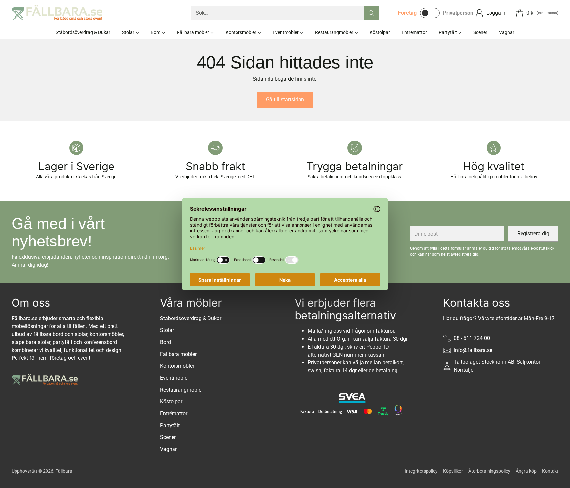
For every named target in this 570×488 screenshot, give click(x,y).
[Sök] (371, 13)
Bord (165, 342)
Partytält (170, 425)
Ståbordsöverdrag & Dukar (190, 318)
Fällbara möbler (178, 354)
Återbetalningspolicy (489, 471)
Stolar (167, 330)
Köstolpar (171, 401)
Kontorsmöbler (177, 366)
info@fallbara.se (473, 350)
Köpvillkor (453, 471)
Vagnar (168, 449)
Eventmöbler (174, 378)
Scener (168, 437)
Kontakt (550, 471)
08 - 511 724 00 (472, 338)
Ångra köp (526, 471)
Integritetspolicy (421, 471)
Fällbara (63, 471)
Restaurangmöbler (181, 390)
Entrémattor (173, 413)
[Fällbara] (57, 12)
